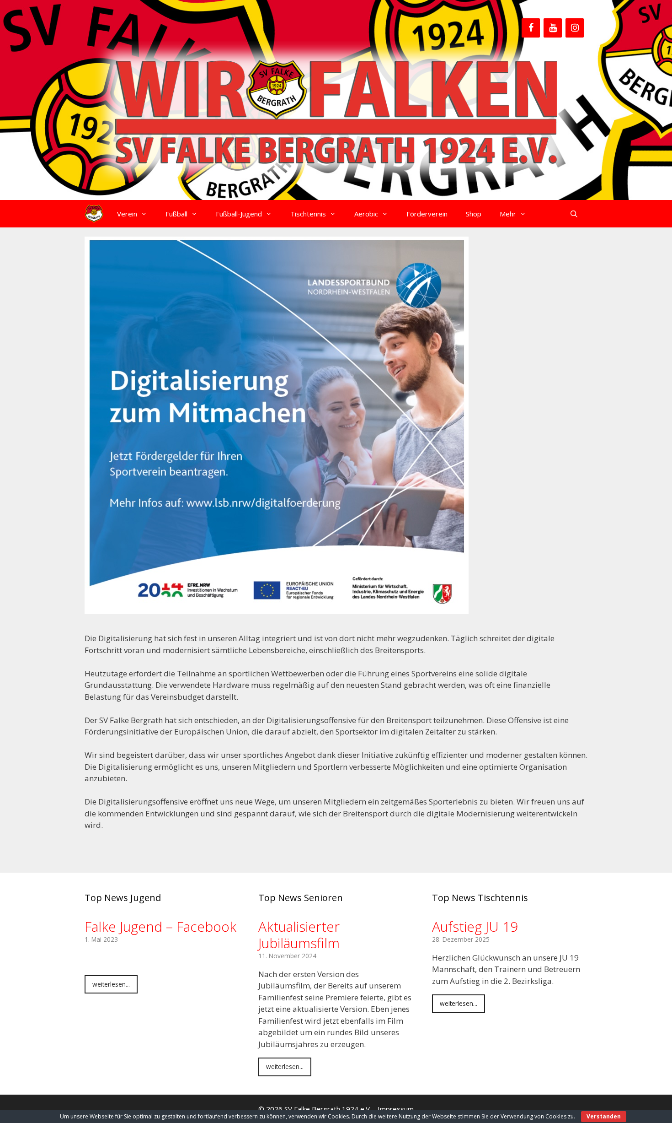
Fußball (176, 213)
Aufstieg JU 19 (475, 926)
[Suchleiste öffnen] (573, 213)
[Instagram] (574, 28)
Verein (127, 213)
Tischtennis (308, 213)
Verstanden (604, 1116)
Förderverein (427, 213)
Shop (473, 213)
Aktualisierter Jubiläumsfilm (299, 934)
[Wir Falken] (94, 213)
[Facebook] (531, 28)
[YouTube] (553, 28)
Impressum (396, 1108)
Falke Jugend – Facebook (160, 926)
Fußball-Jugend (239, 213)
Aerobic (366, 213)
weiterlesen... (111, 984)
